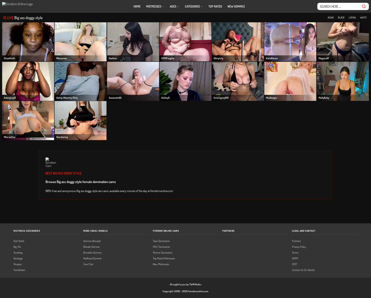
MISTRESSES (154, 6)
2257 (294, 264)
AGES (173, 6)
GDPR (295, 258)
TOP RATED (215, 6)
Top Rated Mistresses (164, 258)
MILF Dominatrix (161, 246)
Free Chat (88, 264)
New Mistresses (161, 264)
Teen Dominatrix (161, 241)
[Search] (364, 6)
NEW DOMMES (236, 6)
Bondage (18, 258)
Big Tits (17, 246)
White (363, 17)
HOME (137, 6)
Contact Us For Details (303, 270)
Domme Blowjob (92, 241)
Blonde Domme (91, 246)
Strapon (18, 264)
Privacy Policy (299, 246)
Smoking (18, 252)
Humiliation (19, 270)
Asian (331, 17)
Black (341, 17)
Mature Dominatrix (162, 252)
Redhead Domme (92, 258)
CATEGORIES (193, 6)
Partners (296, 241)
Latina (352, 17)
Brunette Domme (92, 252)
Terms (295, 252)
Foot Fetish (19, 241)
